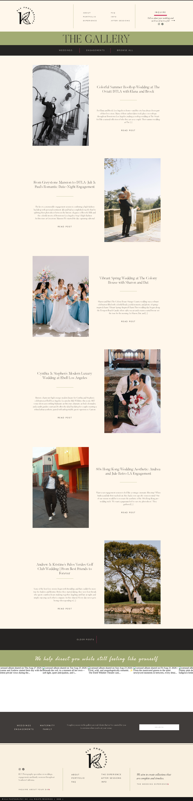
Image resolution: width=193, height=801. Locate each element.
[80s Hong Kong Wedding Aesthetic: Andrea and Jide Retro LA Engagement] (61, 487)
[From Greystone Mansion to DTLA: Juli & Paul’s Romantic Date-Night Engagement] (132, 200)
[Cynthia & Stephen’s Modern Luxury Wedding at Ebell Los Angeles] (132, 391)
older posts (85, 640)
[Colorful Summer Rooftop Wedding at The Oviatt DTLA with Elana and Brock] (61, 105)
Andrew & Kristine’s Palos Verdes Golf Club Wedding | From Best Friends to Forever (64, 569)
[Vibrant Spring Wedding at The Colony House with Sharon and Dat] (61, 296)
